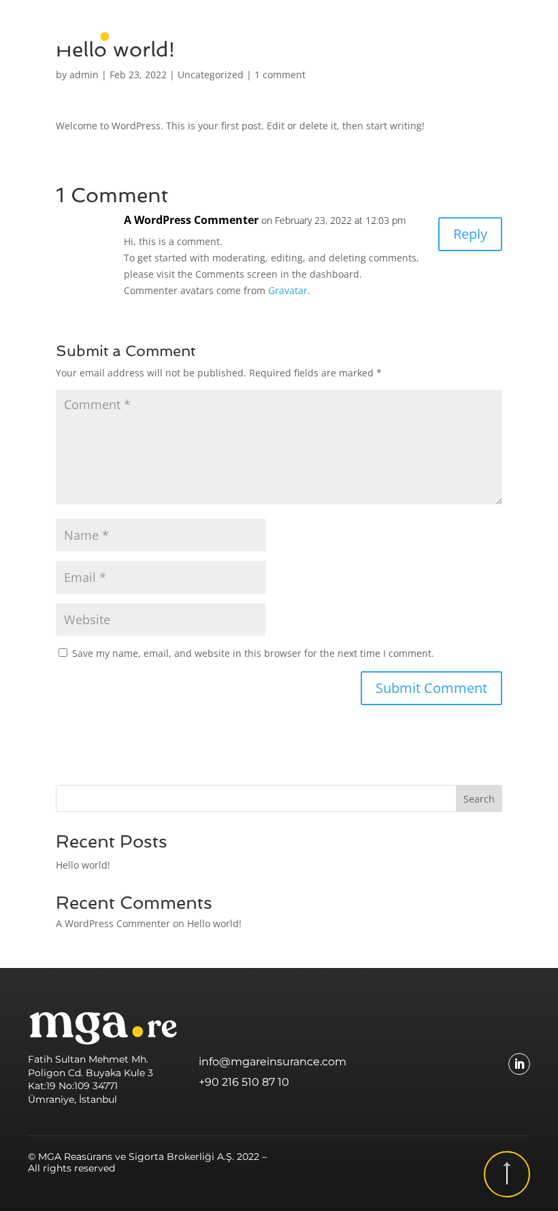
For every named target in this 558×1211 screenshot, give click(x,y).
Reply (470, 234)
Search (479, 798)
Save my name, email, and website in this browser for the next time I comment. (253, 653)
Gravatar (288, 290)
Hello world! (83, 864)
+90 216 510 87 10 (244, 1082)
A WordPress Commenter (191, 219)
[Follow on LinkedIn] (519, 1064)
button (507, 1174)
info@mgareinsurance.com (272, 1061)
